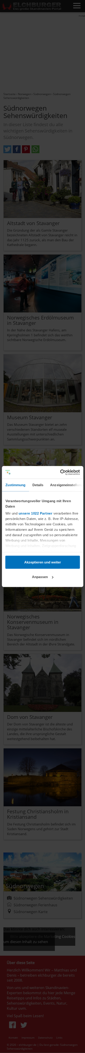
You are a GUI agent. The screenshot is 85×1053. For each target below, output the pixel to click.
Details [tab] (37, 485)
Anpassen (40, 577)
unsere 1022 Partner (35, 513)
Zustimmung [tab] (15, 485)
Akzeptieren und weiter (42, 562)
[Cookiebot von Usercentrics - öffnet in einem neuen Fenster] (60, 472)
